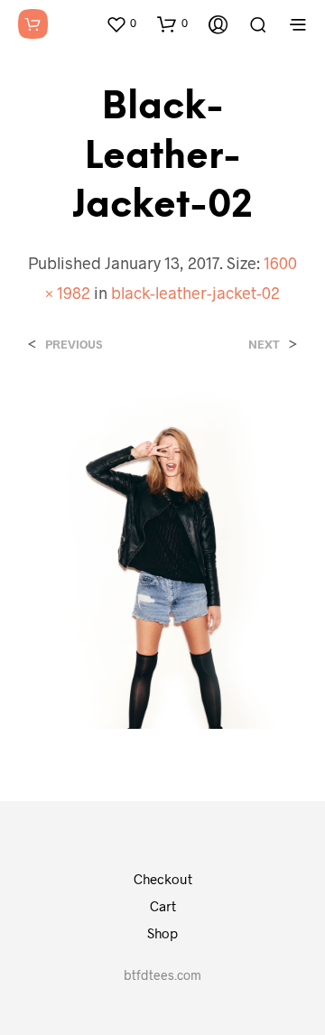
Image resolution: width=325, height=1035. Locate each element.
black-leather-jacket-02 (195, 293)
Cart (163, 906)
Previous (73, 344)
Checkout (163, 879)
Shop (162, 933)
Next (264, 344)
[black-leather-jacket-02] (162, 558)
